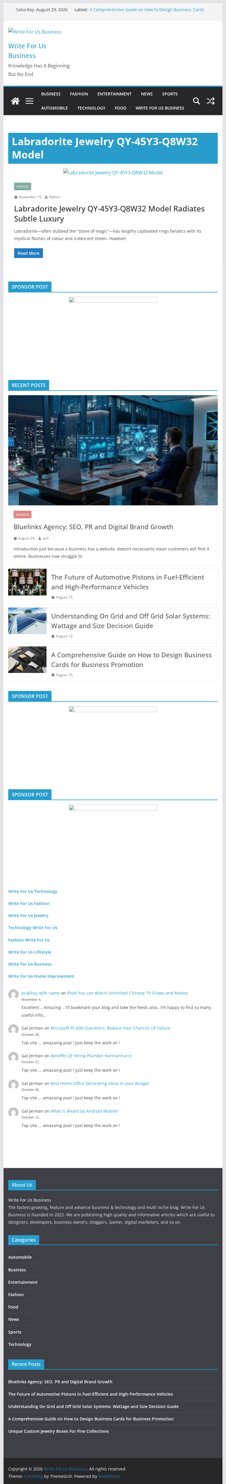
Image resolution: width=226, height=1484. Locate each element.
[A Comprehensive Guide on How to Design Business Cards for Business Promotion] (27, 664)
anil (46, 538)
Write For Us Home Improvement (41, 976)
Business (51, 94)
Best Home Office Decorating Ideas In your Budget (100, 1083)
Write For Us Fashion (29, 903)
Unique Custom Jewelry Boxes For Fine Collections (58, 1431)
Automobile (54, 108)
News (147, 94)
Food (120, 108)
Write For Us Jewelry (28, 915)
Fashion (79, 94)
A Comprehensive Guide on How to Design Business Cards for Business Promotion (131, 659)
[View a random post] (211, 101)
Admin (54, 196)
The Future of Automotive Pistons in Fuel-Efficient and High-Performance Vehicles (127, 582)
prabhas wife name (40, 993)
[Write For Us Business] (15, 101)
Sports (170, 94)
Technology (91, 108)
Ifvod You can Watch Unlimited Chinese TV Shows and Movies (127, 993)
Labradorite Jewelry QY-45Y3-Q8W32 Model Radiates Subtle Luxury (109, 213)
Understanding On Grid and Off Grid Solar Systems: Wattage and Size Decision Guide (130, 620)
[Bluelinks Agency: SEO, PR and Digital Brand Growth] (113, 450)
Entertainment (114, 94)
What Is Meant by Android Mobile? (85, 1111)
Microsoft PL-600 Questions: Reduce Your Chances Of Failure (110, 1028)
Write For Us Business (160, 108)
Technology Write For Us (32, 927)
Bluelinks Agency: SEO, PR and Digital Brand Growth (93, 526)
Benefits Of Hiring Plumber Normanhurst (91, 1055)
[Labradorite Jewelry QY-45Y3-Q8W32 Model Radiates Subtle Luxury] (113, 172)
